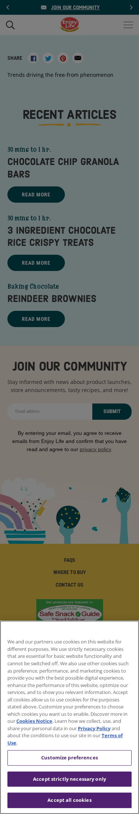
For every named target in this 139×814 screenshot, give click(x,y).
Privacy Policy (94, 728)
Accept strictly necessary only (69, 779)
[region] (69, 717)
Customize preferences (69, 757)
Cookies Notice (34, 721)
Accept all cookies (69, 800)
